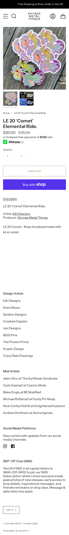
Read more (11, 232)
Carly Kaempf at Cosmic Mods (24, 385)
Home (6, 113)
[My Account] (53, 16)
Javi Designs (12, 328)
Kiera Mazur (11, 307)
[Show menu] (6, 16)
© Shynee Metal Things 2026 (20, 523)
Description (10, 199)
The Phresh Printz (16, 342)
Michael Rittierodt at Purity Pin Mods (29, 399)
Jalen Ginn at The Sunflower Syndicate (30, 378)
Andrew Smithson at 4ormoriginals (28, 413)
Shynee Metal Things (33, 217)
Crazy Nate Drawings (18, 356)
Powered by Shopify (16, 531)
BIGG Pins (10, 335)
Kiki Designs (21, 214)
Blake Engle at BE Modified (22, 392)
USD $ (9, 510)
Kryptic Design (13, 349)
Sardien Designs (14, 314)
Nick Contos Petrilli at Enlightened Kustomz (34, 406)
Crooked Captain (15, 321)
